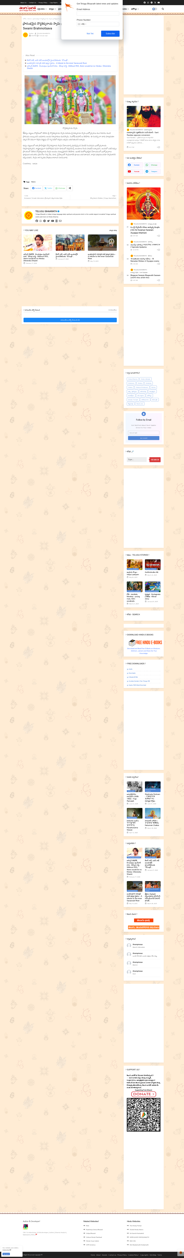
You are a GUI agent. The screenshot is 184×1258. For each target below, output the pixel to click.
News (30, 19)
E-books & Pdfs (133, 677)
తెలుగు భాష (140, 403)
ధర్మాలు (51, 9)
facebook (136, 165)
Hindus (140, 383)
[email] (60, 221)
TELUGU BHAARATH (46, 211)
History (130, 387)
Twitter (49, 188)
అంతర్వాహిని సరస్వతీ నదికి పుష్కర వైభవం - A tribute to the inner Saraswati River (57, 63)
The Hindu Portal (135, 1225)
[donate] (56, 221)
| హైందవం (41, 9)
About (98, 1255)
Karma (153, 387)
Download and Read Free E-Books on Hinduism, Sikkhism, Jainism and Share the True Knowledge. (143, 651)
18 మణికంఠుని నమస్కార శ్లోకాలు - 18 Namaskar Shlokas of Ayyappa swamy (145, 260)
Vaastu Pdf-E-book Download (137, 685)
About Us (23, 2)
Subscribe (110, 34)
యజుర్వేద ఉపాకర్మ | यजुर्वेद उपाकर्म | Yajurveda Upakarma (145, 246)
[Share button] (70, 188)
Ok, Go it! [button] (6, 1254)
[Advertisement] (83, 46)
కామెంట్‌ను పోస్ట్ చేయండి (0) (70, 320)
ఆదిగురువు (143, 391)
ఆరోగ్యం (134, 9)
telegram (154, 171)
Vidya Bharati (91, 1233)
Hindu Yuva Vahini (92, 1240)
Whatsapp (61, 188)
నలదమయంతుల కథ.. (152, 572)
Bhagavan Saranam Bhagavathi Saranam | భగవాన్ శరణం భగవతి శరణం (145, 276)
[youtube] (158, 2)
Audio (130, 669)
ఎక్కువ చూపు (113, 230)
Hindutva (148, 383)
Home (93, 1255)
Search (155, 460)
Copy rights (54, 2)
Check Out (6, 1249)
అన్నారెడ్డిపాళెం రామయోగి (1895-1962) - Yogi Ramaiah (133, 797)
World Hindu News (136, 1229)
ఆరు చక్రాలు (140, 395)
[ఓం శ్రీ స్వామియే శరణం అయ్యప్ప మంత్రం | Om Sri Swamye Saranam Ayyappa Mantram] (144, 203)
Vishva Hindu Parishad (94, 1237)
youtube (136, 171)
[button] (162, 8)
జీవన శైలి (154, 399)
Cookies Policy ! (133, 1255)
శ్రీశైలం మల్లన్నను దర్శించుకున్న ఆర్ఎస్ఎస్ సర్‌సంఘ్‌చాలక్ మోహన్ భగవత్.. (152, 897)
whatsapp (154, 165)
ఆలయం (124, 9)
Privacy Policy (43, 2)
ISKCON (133, 1240)
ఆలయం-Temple (133, 399)
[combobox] (82, 24)
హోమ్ (24, 19)
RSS (87, 1225)
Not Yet (90, 34)
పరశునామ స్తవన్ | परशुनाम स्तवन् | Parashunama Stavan (133, 825)
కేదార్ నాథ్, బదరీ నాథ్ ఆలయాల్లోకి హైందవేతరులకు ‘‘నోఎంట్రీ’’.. (48, 60)
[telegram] (151, 2)
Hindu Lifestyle (145, 379)
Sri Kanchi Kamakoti (137, 1233)
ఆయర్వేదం (131, 395)
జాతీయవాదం (145, 399)
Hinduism (131, 383)
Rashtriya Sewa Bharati (94, 1229)
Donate (104, 1255)
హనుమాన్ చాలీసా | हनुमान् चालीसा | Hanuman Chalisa (152, 823)
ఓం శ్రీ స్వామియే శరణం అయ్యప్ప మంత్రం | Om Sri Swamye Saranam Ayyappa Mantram (145, 230)
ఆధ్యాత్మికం (152, 391)
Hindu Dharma (132, 379)
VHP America (90, 1244)
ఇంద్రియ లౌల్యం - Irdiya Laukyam (133, 573)
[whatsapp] (148, 2)
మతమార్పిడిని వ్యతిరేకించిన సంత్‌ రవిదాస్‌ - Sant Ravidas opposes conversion (142, 133)
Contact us (33, 2)
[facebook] (144, 2)
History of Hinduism (142, 387)
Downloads (132, 673)
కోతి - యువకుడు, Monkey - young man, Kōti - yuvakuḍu (133, 597)
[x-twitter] (155, 2)
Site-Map (153, 1255)
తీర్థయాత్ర (130, 403)
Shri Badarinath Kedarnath (139, 1244)
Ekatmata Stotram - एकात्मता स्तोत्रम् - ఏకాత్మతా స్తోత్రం (152, 797)
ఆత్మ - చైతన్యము (132, 391)
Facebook (38, 188)
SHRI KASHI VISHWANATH (139, 1237)
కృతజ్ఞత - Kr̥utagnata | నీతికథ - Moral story (152, 596)
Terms (159, 1255)
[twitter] (48, 221)
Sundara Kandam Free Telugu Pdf (139, 681)
